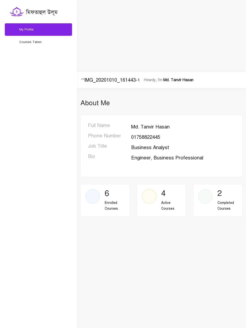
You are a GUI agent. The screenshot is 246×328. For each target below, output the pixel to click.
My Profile (26, 29)
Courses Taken (30, 42)
